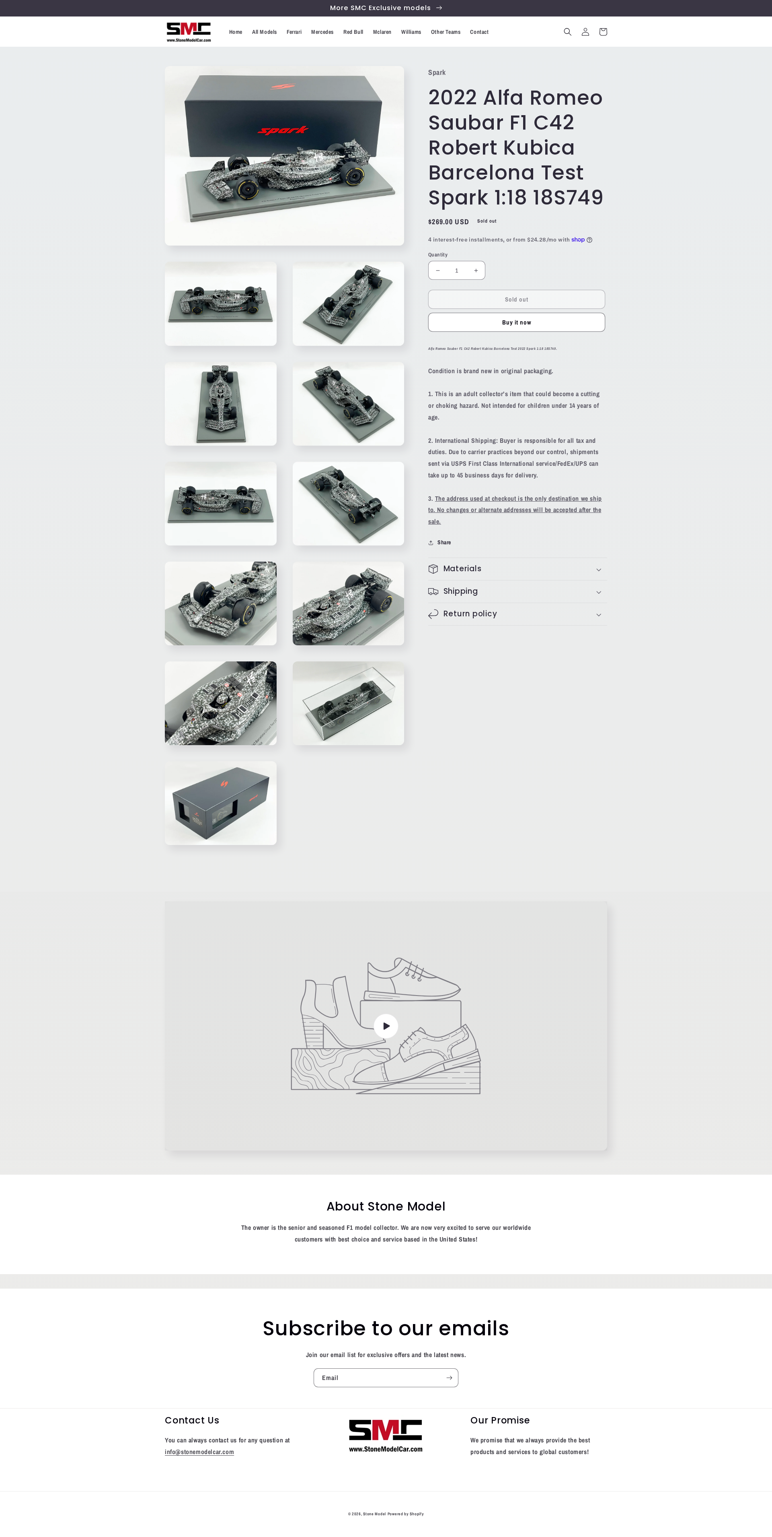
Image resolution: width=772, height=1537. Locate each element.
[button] (568, 32)
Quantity (438, 254)
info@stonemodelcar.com (199, 1451)
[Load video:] (386, 1026)
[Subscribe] (449, 1377)
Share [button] (444, 542)
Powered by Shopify (406, 1513)
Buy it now (517, 322)
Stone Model (374, 1513)
